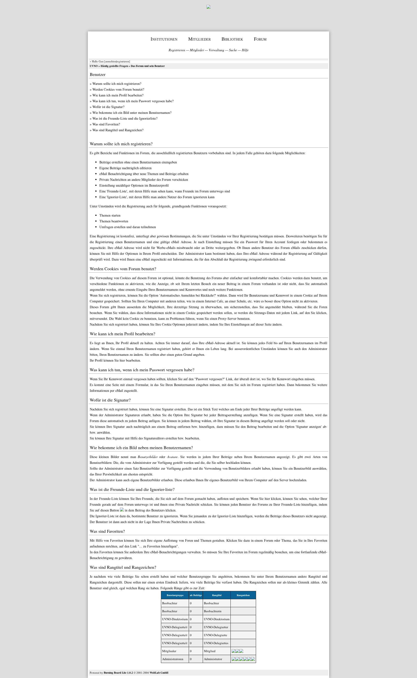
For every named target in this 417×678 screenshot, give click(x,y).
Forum (260, 39)
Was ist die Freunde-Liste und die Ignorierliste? (124, 118)
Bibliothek (232, 39)
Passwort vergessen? (209, 379)
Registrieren (177, 50)
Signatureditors (154, 438)
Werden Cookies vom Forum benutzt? (118, 89)
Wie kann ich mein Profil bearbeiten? (117, 95)
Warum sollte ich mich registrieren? (116, 83)
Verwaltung (216, 50)
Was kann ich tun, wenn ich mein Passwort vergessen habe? (133, 101)
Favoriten (105, 552)
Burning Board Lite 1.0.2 (118, 673)
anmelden (110, 61)
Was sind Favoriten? (106, 124)
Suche (233, 50)
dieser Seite (263, 324)
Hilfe (245, 50)
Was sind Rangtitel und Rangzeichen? (117, 130)
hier (122, 360)
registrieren (123, 61)
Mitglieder (199, 39)
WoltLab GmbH (159, 673)
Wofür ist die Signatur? (108, 106)
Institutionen (164, 39)
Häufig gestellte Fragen (114, 66)
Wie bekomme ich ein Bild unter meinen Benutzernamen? (131, 112)
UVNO (94, 66)
